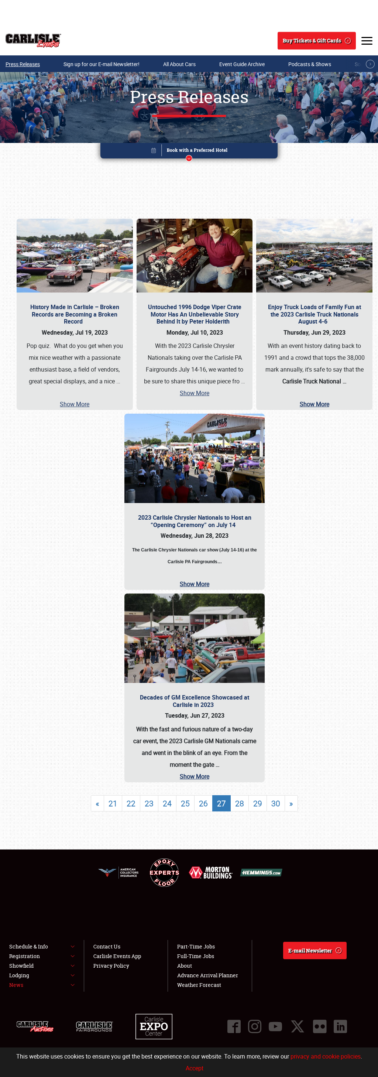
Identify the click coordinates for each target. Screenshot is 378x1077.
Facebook (234, 1026)
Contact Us (106, 946)
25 (185, 803)
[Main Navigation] (366, 40)
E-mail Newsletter (310, 950)
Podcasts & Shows (309, 64)
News (16, 984)
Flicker (319, 1026)
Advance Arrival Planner (207, 975)
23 (149, 803)
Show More (74, 404)
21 (113, 803)
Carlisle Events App (117, 956)
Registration (24, 956)
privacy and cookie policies (326, 1056)
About (184, 965)
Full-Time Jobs (195, 956)
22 (131, 803)
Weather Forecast (199, 984)
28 (239, 803)
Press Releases (23, 64)
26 (203, 803)
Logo (33, 41)
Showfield (21, 965)
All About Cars (179, 64)
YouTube (275, 1026)
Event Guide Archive (242, 64)
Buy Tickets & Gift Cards (312, 40)
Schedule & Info (28, 946)
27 (221, 803)
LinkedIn (340, 1026)
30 (275, 803)
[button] (189, 152)
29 (257, 803)
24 (167, 803)
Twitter (297, 1026)
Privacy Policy (111, 965)
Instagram (254, 1026)
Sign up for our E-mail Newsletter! (101, 64)
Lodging (19, 975)
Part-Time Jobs (196, 946)
